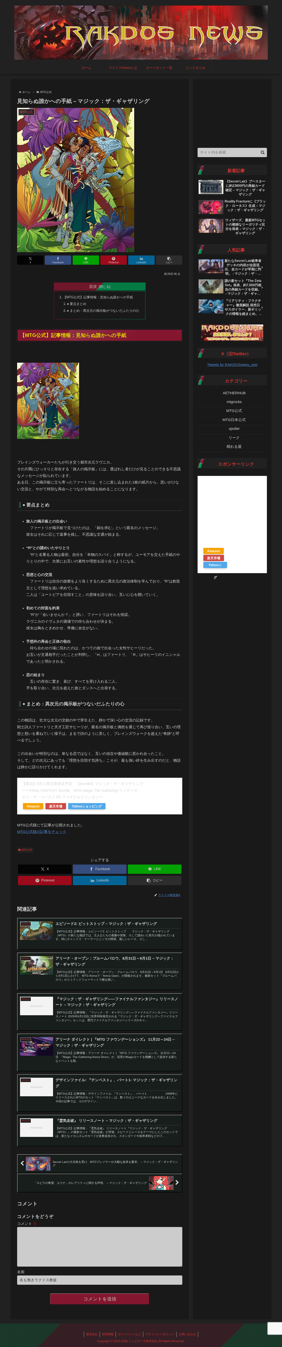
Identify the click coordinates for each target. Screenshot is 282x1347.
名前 (21, 1272)
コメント (27, 1224)
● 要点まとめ (76, 304)
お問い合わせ (187, 1334)
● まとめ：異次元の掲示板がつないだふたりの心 (103, 310)
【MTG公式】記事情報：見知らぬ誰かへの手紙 (98, 297)
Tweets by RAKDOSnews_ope (232, 365)
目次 (93, 286)
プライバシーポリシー (159, 1334)
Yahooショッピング (87, 806)
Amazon (33, 806)
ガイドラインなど (129, 1334)
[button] (169, 260)
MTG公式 (27, 849)
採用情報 (108, 1334)
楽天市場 (55, 806)
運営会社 (92, 1334)
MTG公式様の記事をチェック (41, 832)
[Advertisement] (232, 112)
